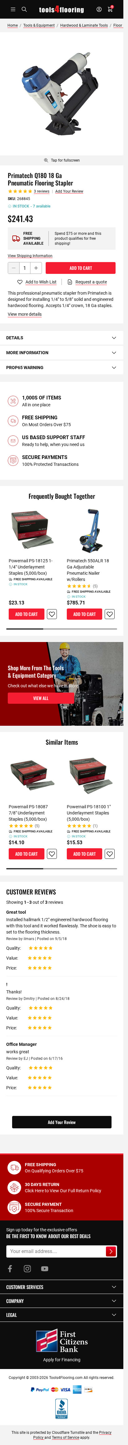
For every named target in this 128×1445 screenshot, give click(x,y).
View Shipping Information (30, 256)
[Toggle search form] (24, 9)
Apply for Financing (61, 1359)
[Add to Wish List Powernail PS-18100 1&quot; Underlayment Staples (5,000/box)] (110, 854)
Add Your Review (69, 191)
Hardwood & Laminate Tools (84, 25)
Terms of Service (65, 1437)
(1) (95, 826)
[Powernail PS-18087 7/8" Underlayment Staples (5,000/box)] (33, 776)
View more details (25, 314)
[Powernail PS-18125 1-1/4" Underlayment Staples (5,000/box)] (33, 530)
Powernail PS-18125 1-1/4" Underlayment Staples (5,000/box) (31, 567)
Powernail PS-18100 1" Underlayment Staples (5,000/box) (89, 813)
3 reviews (41, 191)
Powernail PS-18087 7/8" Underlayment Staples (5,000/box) (28, 813)
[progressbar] (61, 629)
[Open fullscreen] (61, 93)
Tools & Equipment (39, 25)
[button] (61, 1287)
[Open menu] (13, 9)
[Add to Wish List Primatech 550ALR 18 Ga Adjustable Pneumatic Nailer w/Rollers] (110, 614)
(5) (95, 586)
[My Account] (99, 9)
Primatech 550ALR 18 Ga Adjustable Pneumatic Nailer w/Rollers (88, 570)
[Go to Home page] (61, 9)
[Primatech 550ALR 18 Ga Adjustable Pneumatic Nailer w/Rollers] (91, 530)
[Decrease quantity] (13, 268)
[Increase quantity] (36, 268)
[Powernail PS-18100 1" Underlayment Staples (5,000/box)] (91, 776)
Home (12, 25)
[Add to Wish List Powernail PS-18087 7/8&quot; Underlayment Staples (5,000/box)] (52, 854)
